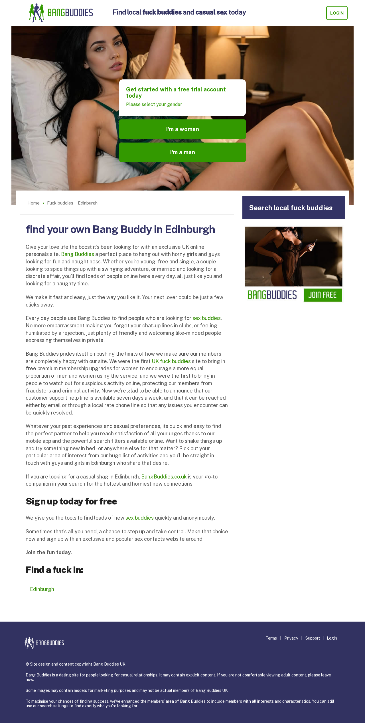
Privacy (291, 638)
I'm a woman (182, 129)
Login (337, 13)
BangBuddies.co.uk (164, 477)
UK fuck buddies (171, 361)
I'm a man (182, 152)
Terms (271, 638)
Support (312, 638)
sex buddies (206, 318)
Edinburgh (42, 589)
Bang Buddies (77, 254)
